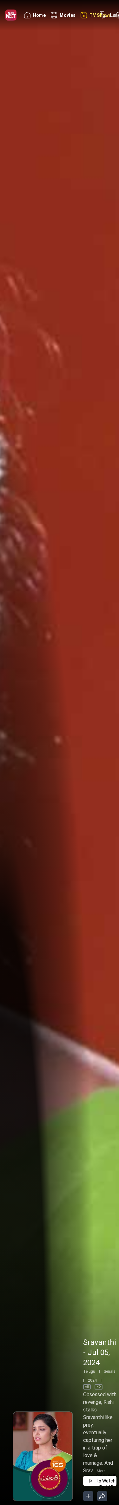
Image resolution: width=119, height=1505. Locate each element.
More (101, 1471)
